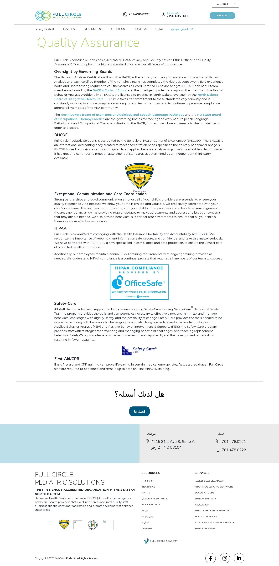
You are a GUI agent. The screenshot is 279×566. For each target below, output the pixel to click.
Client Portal (222, 15)
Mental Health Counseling (213, 510)
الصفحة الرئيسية (45, 29)
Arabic (224, 3)
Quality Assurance (154, 498)
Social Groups (204, 492)
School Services (206, 516)
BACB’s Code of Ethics (110, 90)
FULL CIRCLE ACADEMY (163, 541)
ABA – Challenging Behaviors (214, 486)
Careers (141, 29)
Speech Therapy (205, 498)
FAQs (144, 510)
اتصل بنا (159, 29)
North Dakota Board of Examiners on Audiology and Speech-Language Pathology (122, 115)
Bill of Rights (150, 504)
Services (68, 29)
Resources (92, 29)
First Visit (148, 480)
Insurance (148, 486)
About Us (118, 29)
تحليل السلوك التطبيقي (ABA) (209, 480)
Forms (145, 492)
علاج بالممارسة (202, 504)
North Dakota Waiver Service (215, 522)
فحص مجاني (179, 29)
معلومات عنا (147, 516)
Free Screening (205, 528)
